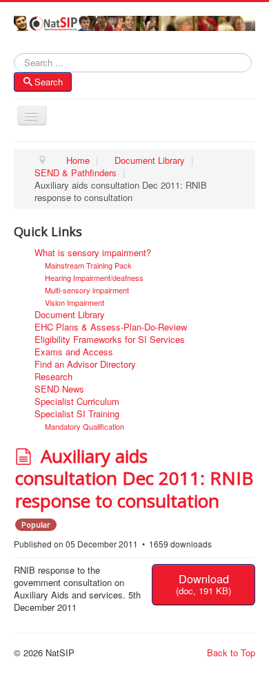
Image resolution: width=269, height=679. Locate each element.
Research (53, 376)
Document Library (69, 315)
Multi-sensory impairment (87, 289)
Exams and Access (73, 352)
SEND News (59, 389)
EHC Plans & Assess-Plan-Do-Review (110, 327)
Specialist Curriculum (76, 401)
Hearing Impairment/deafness (94, 277)
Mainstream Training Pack (88, 265)
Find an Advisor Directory (85, 364)
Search (48, 81)
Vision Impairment (74, 302)
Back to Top (231, 652)
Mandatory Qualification (84, 426)
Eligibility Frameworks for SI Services (109, 339)
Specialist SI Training (76, 414)
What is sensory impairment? (92, 253)
